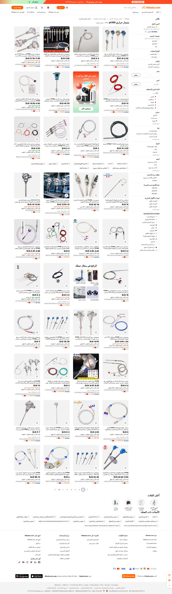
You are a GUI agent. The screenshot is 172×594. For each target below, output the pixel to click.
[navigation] (145, 254)
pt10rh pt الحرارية (93, 517)
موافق (136, 75)
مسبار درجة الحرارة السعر (110, 517)
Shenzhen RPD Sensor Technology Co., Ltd (56, 303)
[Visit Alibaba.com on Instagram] (27, 562)
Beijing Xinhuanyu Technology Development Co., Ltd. (86, 345)
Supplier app (83, 576)
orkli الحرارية (65, 163)
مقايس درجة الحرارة (78, 521)
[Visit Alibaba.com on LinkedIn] (35, 562)
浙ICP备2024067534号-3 (137, 591)
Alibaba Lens (149, 576)
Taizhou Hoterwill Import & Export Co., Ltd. (86, 255)
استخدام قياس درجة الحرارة (96, 521)
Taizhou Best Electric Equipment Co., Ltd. (86, 155)
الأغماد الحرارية (129, 521)
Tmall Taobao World (76, 585)
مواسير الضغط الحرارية (37, 163)
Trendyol (107, 585)
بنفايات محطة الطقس (21, 517)
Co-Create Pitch (152, 543)
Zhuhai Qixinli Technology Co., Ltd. (59, 110)
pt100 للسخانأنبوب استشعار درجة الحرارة (43, 517)
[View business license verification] (104, 591)
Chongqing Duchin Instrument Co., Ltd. (116, 299)
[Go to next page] (55, 489)
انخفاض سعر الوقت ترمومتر (100, 168)
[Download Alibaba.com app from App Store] (37, 576)
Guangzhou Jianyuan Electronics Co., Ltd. (115, 152)
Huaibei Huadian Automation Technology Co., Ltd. (56, 213)
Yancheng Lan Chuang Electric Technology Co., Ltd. (27, 301)
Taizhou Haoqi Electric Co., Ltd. (60, 152)
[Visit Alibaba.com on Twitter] (31, 562)
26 (59, 489)
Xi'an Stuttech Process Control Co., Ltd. (57, 345)
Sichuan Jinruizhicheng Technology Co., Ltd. (27, 257)
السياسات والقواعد (122, 558)
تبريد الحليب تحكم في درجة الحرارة (147, 521)
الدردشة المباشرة (64, 543)
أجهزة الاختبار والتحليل (99, 19)
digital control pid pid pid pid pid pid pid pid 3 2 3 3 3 (53, 521)
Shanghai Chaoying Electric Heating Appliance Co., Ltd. (86, 65)
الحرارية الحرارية (143, 517)
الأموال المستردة (64, 551)
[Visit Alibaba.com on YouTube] (23, 562)
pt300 (154, 517)
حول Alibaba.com (151, 535)
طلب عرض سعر (94, 543)
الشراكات (37, 555)
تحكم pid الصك (83, 168)
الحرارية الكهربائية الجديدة (80, 163)
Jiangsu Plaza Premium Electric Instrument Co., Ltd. (27, 64)
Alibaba (127, 19)
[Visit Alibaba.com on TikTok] (19, 562)
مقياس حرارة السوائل (114, 521)
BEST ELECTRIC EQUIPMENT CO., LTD (57, 255)
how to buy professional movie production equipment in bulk (101, 525)
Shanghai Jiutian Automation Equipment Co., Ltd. (27, 109)
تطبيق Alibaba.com (51, 576)
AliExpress (57, 585)
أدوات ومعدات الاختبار (115, 19)
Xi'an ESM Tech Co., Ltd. (32, 210)
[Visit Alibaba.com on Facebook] (39, 562)
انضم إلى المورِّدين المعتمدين (32, 551)
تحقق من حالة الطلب (34, 547)
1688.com (66, 585)
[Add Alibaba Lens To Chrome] (128, 576)
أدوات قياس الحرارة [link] (84, 19)
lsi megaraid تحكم (97, 163)
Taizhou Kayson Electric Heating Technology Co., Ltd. (115, 110)
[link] (169, 575)
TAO (101, 585)
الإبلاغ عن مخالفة (64, 558)
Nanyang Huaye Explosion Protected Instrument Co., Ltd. (27, 345)
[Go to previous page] (87, 489)
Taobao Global (94, 585)
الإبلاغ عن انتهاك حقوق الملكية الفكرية (58, 555)
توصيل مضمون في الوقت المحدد (118, 547)
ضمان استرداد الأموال (121, 543)
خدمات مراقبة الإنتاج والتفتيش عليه (118, 555)
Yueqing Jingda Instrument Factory (88, 208)
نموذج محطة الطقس (128, 517)
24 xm (109, 163)
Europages (115, 585)
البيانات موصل (52, 163)
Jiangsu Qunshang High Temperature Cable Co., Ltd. (115, 347)
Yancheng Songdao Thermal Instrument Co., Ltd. (56, 65)
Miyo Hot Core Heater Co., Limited (117, 255)
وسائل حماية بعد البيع (122, 551)
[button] (67, 7)
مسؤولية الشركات (151, 547)
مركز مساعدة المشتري (62, 539)
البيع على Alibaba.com (33, 539)
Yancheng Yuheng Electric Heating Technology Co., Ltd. (115, 65)
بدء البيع (38, 543)
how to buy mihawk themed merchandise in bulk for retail (140, 525)
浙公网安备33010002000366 (118, 591)
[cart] (41, 8)
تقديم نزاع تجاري (64, 547)
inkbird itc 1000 (121, 163)
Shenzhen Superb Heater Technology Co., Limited (115, 208)
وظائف (155, 551)
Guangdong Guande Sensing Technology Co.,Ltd (115, 389)
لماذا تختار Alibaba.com (150, 539)
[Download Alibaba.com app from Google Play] (22, 576)
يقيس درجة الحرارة (28, 521)
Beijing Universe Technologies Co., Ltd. (28, 156)
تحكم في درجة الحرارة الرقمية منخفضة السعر (71, 517)
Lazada (86, 585)
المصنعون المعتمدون (93, 539)
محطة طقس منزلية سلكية (119, 168)
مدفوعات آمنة (124, 539)
